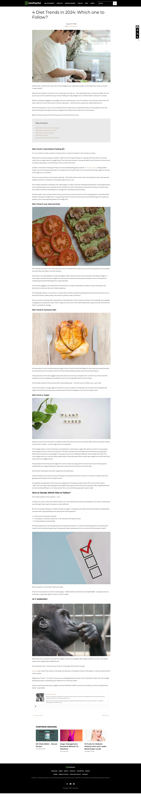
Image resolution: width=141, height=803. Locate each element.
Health (80, 3)
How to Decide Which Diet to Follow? (47, 138)
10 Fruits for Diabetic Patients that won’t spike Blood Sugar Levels (95, 746)
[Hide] (138, 40)
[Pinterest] (137, 30)
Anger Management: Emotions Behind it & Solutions (69, 746)
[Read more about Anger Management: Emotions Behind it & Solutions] (71, 735)
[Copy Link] (137, 37)
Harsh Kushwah (72, 26)
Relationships (49, 3)
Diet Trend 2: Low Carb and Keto (45, 130)
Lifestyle (60, 3)
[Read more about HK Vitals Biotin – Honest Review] (47, 735)
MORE (92, 3)
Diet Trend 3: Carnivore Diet (44, 133)
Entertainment (70, 3)
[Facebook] (137, 27)
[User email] (35, 706)
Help (86, 3)
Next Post (106, 715)
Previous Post (37, 715)
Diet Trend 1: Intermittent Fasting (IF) (47, 128)
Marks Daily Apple (90, 168)
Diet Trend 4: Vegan (41, 135)
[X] (137, 33)
